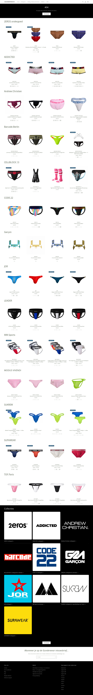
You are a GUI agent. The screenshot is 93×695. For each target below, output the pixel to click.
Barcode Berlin (11, 126)
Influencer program (8, 677)
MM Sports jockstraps (38, 604)
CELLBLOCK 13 (11, 162)
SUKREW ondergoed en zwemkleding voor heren (72, 604)
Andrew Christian (13, 91)
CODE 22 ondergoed (37, 572)
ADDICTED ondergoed (38, 541)
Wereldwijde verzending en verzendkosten (41, 667)
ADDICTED (9, 56)
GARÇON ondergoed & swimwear (69, 572)
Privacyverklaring (36, 675)
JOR (6, 266)
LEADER (8, 300)
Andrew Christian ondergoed (68, 541)
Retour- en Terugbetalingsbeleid (39, 669)
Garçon (8, 231)
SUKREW (8, 404)
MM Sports (9, 334)
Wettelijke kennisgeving (37, 671)
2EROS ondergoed (13, 21)
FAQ (5, 673)
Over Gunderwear (7, 669)
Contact (5, 667)
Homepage (46, 13)
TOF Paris (9, 474)
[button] (23, 2)
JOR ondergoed (7, 604)
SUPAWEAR (10, 440)
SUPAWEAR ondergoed (9, 635)
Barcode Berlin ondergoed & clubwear (13, 572)
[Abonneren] (55, 657)
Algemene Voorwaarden (37, 673)
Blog (5, 671)
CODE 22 (8, 197)
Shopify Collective (7, 675)
